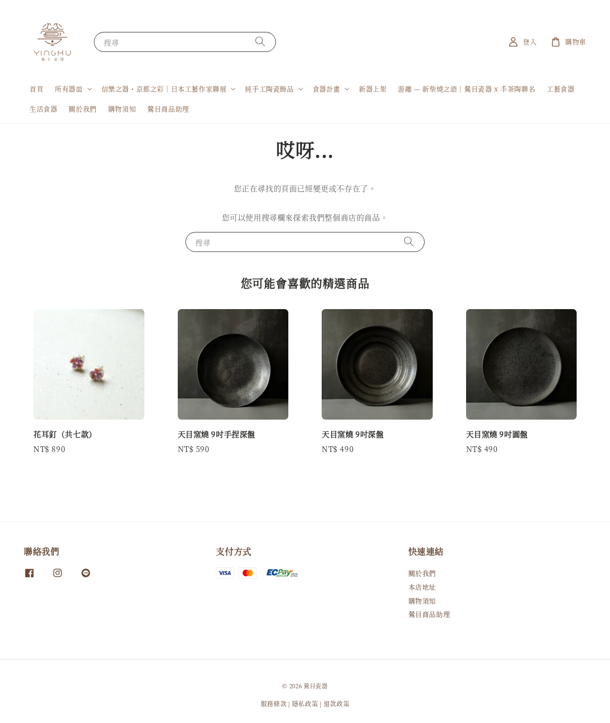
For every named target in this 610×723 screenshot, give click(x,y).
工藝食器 (560, 88)
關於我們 (82, 108)
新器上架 (372, 88)
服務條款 (274, 703)
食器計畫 (326, 88)
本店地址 (422, 587)
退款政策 (337, 703)
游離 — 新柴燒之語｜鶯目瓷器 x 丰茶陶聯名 (466, 88)
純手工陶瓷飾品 (269, 88)
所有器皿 (68, 88)
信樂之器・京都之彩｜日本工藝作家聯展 (164, 88)
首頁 (36, 88)
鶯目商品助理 (168, 108)
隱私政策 (305, 703)
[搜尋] (260, 41)
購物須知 (122, 108)
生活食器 (43, 108)
